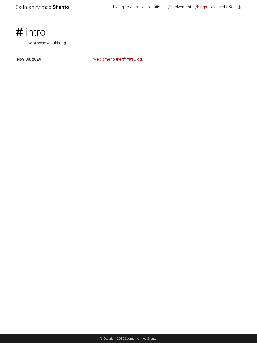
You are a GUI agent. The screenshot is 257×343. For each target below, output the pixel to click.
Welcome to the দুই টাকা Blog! (118, 59)
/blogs (201, 7)
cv (213, 7)
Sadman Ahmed (42, 7)
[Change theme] (238, 5)
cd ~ (113, 7)
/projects (130, 7)
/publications (153, 7)
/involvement (179, 7)
